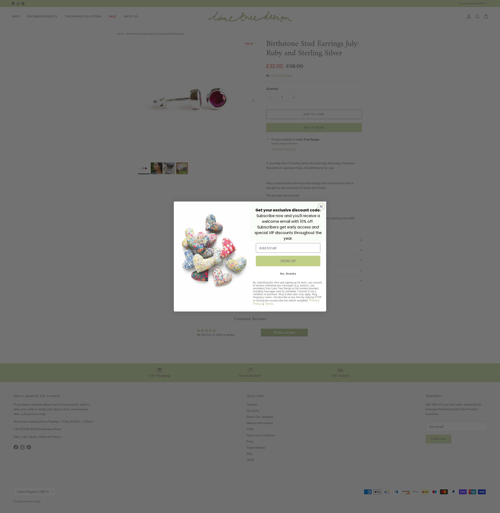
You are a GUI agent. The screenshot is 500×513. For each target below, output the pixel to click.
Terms (269, 303)
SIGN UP (288, 261)
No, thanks (288, 274)
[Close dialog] (321, 206)
